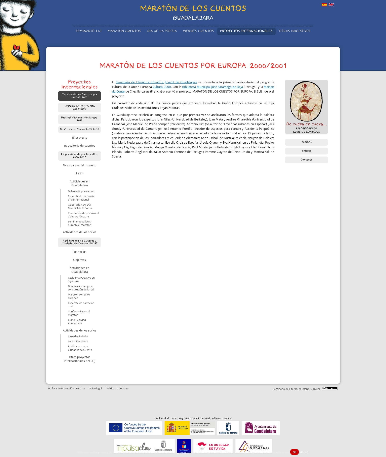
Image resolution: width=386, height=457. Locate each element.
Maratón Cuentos (124, 31)
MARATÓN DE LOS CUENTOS (193, 9)
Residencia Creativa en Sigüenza (81, 279)
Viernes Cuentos (198, 31)
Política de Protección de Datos (66, 388)
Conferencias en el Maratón (79, 313)
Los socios (79, 252)
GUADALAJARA (193, 18)
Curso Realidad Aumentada (77, 321)
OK (294, 452)
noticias (307, 142)
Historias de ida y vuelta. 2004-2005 (79, 107)
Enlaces (306, 151)
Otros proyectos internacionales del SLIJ (79, 359)
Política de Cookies (117, 388)
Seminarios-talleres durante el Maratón (79, 223)
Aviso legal (95, 388)
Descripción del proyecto (79, 165)
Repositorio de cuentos (79, 145)
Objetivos (79, 260)
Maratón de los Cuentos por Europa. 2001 (79, 96)
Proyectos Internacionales (246, 31)
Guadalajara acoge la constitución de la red (81, 287)
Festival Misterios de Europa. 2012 (79, 119)
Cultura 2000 (162, 87)
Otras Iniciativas (294, 31)
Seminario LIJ (89, 31)
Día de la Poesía (162, 31)
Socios (79, 173)
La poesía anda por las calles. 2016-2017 (79, 156)
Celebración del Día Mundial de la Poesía (80, 206)
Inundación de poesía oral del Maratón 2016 (83, 214)
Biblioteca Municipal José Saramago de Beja (212, 87)
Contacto (306, 160)
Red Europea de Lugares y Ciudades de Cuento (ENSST (79, 242)
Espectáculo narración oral (81, 304)
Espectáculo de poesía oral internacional (81, 198)
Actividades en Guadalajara (79, 183)
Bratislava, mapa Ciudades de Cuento (80, 348)
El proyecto (79, 137)
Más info (304, 452)
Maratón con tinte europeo (79, 296)
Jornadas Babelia (78, 336)
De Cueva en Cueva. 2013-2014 (79, 129)
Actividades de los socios (79, 232)
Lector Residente (78, 341)
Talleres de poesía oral (81, 191)
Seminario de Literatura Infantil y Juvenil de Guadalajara (156, 82)
